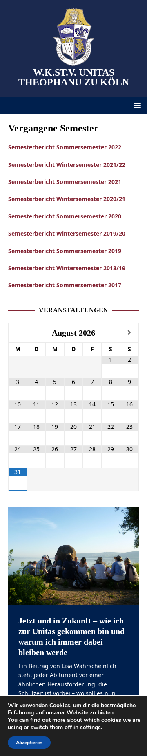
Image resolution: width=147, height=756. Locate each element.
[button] (136, 105)
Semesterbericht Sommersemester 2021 (64, 182)
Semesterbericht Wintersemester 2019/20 (66, 233)
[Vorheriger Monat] (18, 333)
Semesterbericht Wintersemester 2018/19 (66, 268)
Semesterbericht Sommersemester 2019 (64, 251)
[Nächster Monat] (129, 333)
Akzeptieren (29, 742)
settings (90, 727)
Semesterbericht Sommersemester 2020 (64, 216)
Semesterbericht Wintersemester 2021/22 (66, 164)
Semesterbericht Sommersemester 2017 (64, 285)
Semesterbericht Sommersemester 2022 (64, 147)
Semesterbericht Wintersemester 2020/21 (66, 199)
